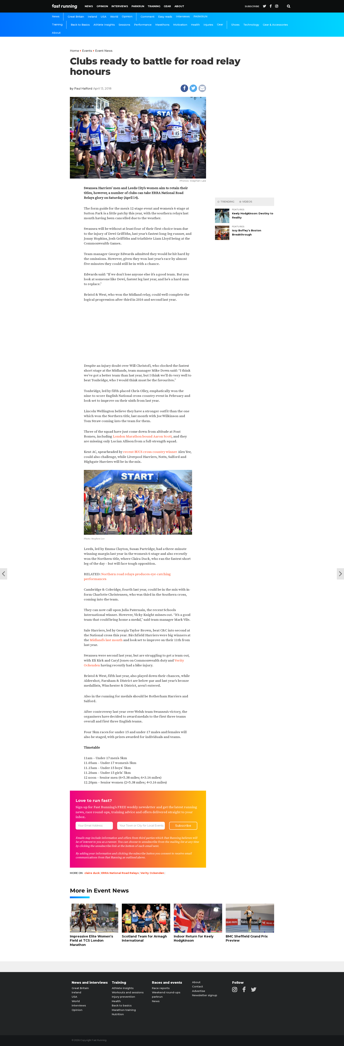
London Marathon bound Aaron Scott (142, 436)
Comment (147, 16)
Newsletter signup (204, 995)
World (114, 16)
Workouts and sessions (128, 992)
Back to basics (122, 1005)
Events (87, 50)
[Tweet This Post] (193, 88)
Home (74, 50)
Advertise (198, 991)
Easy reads (165, 16)
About (179, 6)
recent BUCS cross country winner (150, 452)
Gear (167, 6)
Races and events (167, 982)
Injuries (208, 24)
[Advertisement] (138, 333)
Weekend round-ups (166, 992)
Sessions (124, 24)
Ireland (92, 16)
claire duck (92, 873)
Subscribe (252, 6)
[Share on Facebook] (184, 88)
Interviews (119, 6)
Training (154, 6)
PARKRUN (138, 6)
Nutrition (118, 1014)
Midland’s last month (106, 640)
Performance (143, 24)
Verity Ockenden (152, 873)
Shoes (235, 24)
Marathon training (124, 1010)
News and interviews (90, 982)
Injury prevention (123, 996)
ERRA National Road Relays (120, 873)
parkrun (157, 996)
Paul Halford (83, 88)
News (89, 6)
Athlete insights (122, 988)
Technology (251, 24)
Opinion (102, 6)
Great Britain (76, 16)
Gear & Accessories (275, 24)
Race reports (160, 988)
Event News (104, 50)
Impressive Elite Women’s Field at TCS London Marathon (91, 940)
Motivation (180, 24)
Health (195, 24)
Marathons (162, 24)
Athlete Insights (104, 24)
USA (103, 16)
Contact (197, 986)
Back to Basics (80, 24)
